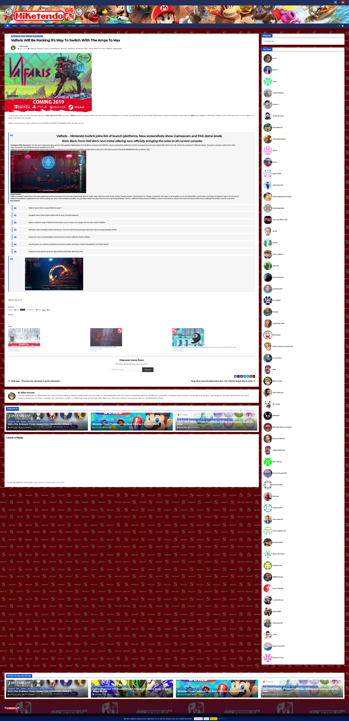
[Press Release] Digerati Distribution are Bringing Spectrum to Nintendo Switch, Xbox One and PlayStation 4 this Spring (204, 347)
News (14, 26)
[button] (339, 26)
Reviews (24, 26)
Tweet (10, 309)
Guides (61, 26)
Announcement (15, 36)
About (82, 26)
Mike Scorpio (24, 46)
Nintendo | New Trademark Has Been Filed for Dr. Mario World (126, 424)
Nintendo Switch (38, 36)
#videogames (117, 48)
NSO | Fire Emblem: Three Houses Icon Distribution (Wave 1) (39, 424)
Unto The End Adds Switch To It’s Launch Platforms (22, 347)
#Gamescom (55, 48)
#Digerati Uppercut (43, 48)
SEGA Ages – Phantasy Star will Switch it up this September (35, 381)
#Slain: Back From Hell (97, 48)
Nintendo (28, 36)
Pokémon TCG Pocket (114, 686)
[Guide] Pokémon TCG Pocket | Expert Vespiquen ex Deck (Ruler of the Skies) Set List (130, 690)
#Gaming (64, 48)
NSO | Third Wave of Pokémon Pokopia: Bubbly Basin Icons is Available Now (214, 423)
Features (72, 26)
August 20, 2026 (15, 694)
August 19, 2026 (185, 694)
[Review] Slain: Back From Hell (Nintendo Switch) (103, 347)
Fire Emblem (11, 421)
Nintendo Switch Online (46, 421)
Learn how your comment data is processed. (49, 482)
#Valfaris (109, 48)
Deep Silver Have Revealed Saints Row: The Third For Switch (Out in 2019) (222, 381)
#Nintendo (71, 48)
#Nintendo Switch (82, 48)
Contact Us (94, 26)
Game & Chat (36, 26)
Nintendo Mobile (112, 421)
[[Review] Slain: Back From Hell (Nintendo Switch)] (130, 337)
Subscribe (147, 370)
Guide (94, 686)
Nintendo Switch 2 (33, 421)
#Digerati (33, 48)
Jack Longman (25, 427)
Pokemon (229, 419)
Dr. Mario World (97, 421)
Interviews (50, 26)
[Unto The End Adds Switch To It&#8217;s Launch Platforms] (48, 337)
